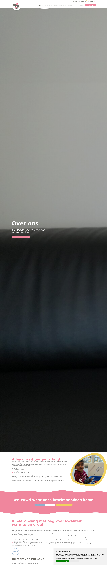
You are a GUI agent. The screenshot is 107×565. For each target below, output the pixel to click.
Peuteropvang (48, 5)
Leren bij (80, 1)
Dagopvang (40, 5)
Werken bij (84, 1)
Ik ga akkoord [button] (59, 561)
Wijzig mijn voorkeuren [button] (74, 561)
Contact (82, 5)
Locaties (70, 5)
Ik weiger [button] (66, 561)
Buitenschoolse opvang (60, 5)
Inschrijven (90, 5)
